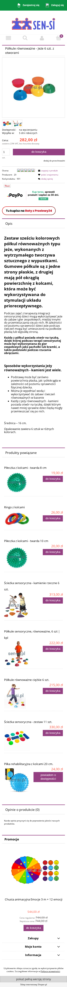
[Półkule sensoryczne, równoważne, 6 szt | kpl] (19, 654)
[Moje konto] (42, 38)
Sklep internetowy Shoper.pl (33, 984)
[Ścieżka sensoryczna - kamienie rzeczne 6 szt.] (19, 605)
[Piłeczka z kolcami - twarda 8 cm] (19, 482)
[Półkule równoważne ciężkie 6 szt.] (19, 696)
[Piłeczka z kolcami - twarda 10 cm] (19, 557)
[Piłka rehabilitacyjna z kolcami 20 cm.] (19, 780)
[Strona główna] (33, 22)
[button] (8, 38)
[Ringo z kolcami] (19, 519)
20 (15, 174)
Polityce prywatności (50, 971)
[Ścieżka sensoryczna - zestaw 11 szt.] (19, 738)
